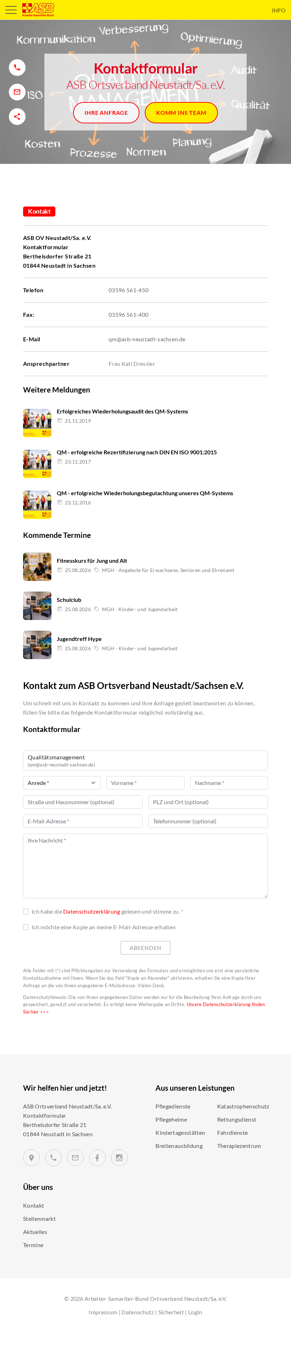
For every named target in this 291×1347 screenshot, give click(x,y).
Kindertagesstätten (180, 1132)
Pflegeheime (171, 1119)
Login (195, 1312)
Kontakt (33, 1205)
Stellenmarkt (39, 1218)
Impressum (103, 1312)
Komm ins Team (181, 112)
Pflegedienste (172, 1106)
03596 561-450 (128, 290)
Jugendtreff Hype (79, 638)
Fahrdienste (232, 1132)
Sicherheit (171, 1312)
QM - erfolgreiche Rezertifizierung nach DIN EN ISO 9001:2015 (137, 452)
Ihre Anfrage (106, 112)
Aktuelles (35, 1231)
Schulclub (69, 599)
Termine (33, 1244)
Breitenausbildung (178, 1145)
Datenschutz (137, 1312)
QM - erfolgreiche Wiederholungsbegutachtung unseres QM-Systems (145, 493)
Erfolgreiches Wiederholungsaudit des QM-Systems (122, 411)
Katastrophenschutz (243, 1106)
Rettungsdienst (236, 1119)
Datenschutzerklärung (91, 911)
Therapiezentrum (239, 1145)
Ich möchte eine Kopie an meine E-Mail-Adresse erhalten (104, 927)
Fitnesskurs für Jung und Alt (92, 560)
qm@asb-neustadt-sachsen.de (147, 339)
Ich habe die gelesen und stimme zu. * (107, 911)
